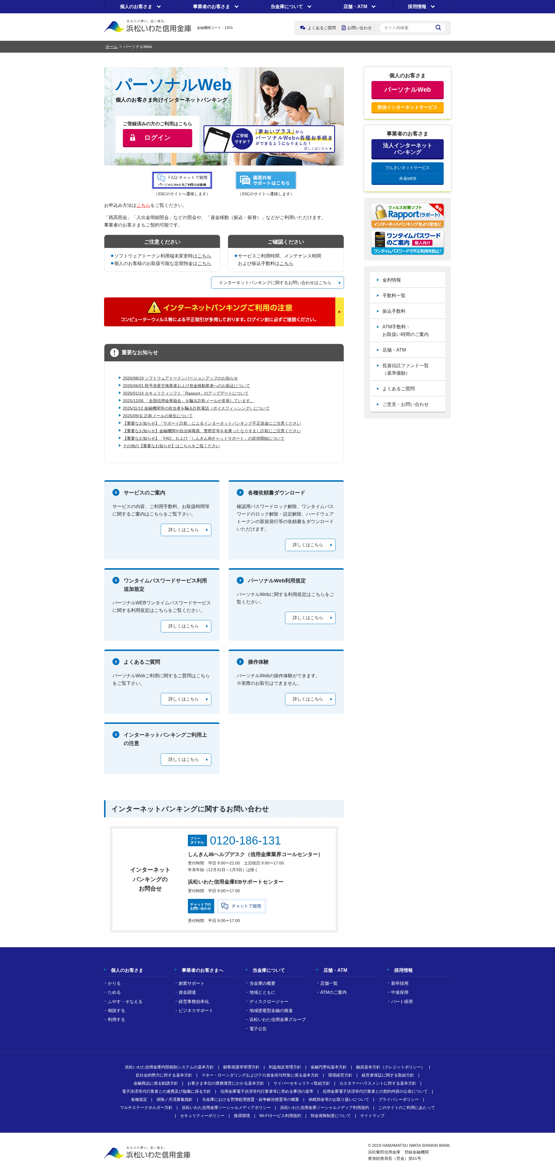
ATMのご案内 (333, 992)
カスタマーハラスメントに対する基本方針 (377, 1083)
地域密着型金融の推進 (271, 1010)
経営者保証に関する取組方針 (388, 1075)
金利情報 (391, 279)
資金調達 (187, 992)
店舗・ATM (394, 349)
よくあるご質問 (322, 27)
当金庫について (269, 970)
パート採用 (402, 1001)
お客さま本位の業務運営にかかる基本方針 (225, 1083)
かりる (114, 983)
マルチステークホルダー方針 (146, 1107)
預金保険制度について (330, 1115)
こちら (143, 205)
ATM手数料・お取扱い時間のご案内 (405, 330)
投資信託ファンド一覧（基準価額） (405, 369)
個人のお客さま (127, 970)
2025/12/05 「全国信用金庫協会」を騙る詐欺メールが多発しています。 (188, 400)
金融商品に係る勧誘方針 (156, 1083)
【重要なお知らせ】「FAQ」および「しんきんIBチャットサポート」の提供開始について (203, 438)
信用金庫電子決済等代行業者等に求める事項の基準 (266, 1091)
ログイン (157, 137)
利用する (116, 1019)
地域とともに (262, 992)
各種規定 (139, 1099)
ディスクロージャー (268, 1001)
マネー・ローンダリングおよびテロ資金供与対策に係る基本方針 (260, 1075)
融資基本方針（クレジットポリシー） (390, 1067)
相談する (116, 1010)
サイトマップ (372, 1115)
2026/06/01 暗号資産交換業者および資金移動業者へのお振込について (186, 385)
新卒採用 (399, 983)
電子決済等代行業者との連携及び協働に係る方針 (166, 1091)
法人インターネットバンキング (407, 148)
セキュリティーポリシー (202, 1115)
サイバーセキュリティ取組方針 (301, 1083)
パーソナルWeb (407, 89)
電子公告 (258, 1028)
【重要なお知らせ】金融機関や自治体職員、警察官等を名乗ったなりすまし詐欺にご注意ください (212, 430)
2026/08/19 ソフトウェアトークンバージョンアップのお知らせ (180, 378)
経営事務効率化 (194, 1001)
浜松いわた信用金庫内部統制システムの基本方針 (169, 1067)
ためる (114, 992)
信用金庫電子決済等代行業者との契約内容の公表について (375, 1091)
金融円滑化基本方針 (328, 1067)
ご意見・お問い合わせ (405, 404)
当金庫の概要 (262, 983)
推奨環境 (242, 1115)
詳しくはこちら (184, 529)
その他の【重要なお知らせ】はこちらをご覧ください (171, 446)
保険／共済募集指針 (174, 1099)
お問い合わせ (359, 27)
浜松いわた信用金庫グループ (277, 1019)
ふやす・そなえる (125, 1001)
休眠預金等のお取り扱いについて (338, 1099)
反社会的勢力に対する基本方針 (164, 1075)
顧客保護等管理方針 (241, 1067)
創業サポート (192, 983)
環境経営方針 (340, 1075)
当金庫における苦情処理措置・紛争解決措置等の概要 (250, 1099)
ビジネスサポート (196, 1010)
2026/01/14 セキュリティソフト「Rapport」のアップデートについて (186, 393)
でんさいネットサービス (407, 167)
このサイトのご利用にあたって (406, 1107)
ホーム (112, 46)
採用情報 (403, 970)
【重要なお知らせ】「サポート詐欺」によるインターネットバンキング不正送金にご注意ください (212, 423)
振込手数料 (394, 311)
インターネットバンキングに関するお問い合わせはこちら (275, 282)
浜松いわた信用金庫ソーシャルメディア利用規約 (324, 1107)
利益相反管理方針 (285, 1067)
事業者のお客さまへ (202, 970)
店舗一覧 (329, 983)
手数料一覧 (394, 295)
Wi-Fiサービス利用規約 (280, 1115)
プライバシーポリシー (398, 1099)
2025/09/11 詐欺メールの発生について (158, 415)
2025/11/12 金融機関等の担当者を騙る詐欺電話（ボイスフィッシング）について (196, 408)
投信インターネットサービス (408, 107)
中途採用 (399, 992)
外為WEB (407, 178)
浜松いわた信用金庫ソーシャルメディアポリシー (226, 1107)
